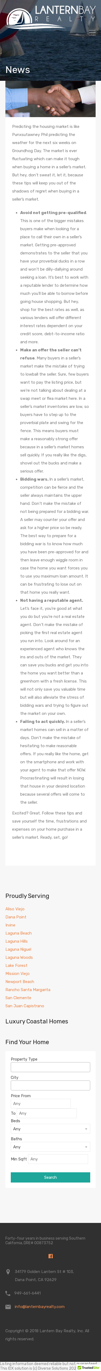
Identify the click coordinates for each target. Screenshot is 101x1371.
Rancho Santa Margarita (27, 989)
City (14, 1077)
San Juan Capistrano (24, 1005)
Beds (15, 1120)
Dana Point (15, 917)
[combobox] (50, 1067)
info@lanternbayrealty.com (40, 1306)
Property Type (24, 1059)
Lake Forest (16, 965)
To (13, 1113)
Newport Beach (19, 981)
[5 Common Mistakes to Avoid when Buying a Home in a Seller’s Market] (50, 99)
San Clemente (18, 997)
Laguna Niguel (18, 949)
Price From (21, 1095)
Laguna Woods (19, 957)
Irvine (10, 925)
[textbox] (13, 1067)
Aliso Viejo (15, 909)
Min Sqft (19, 1159)
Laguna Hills (16, 941)
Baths (16, 1138)
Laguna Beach (18, 933)
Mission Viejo (17, 973)
